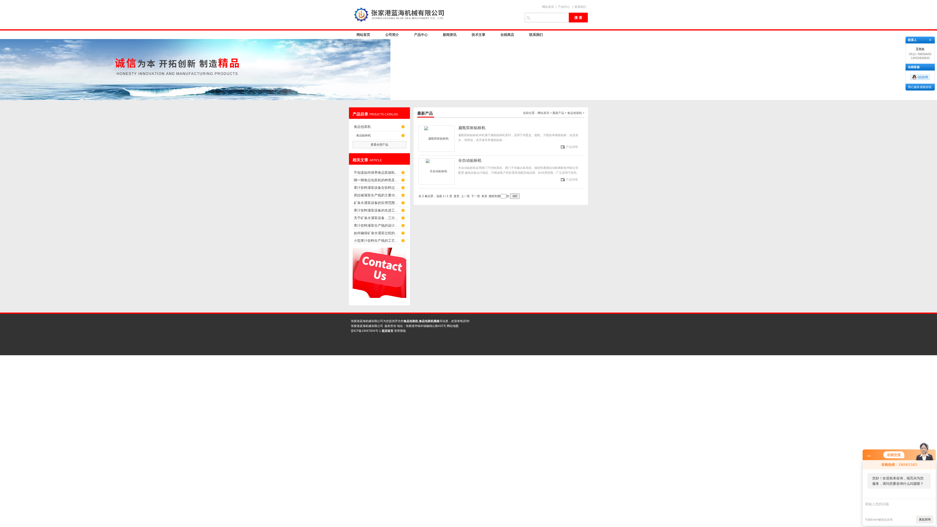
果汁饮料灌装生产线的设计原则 (377, 225)
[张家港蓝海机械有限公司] (434, 14)
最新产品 (558, 113)
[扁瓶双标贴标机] (436, 138)
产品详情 (572, 147)
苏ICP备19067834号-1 (366, 331)
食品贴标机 (363, 135)
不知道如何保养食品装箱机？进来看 (377, 172)
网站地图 (452, 326)
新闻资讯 (450, 35)
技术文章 (478, 35)
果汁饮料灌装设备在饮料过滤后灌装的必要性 (377, 188)
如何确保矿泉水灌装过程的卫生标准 (377, 233)
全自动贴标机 (470, 160)
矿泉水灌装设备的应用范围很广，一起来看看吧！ (377, 203)
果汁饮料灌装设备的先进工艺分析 (377, 210)
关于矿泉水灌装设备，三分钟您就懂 (377, 218)
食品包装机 (362, 127)
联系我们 (580, 7)
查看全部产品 (379, 144)
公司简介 (392, 35)
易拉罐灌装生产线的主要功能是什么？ (377, 195)
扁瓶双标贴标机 (472, 128)
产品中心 (564, 7)
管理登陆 (400, 331)
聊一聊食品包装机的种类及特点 (377, 180)
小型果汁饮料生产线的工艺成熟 (377, 241)
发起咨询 (925, 519)
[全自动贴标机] (436, 171)
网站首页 (548, 7)
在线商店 (507, 35)
